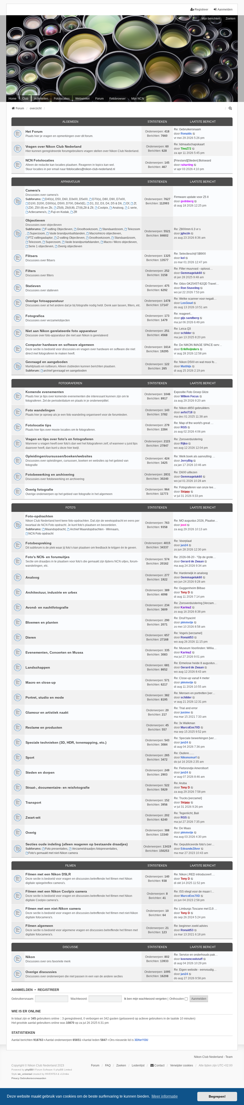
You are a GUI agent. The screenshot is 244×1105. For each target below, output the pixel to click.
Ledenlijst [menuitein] (138, 1065)
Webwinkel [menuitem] (82, 98)
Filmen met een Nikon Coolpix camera (56, 891)
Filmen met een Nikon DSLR (48, 874)
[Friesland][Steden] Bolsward (192, 160)
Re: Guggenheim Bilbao (189, 588)
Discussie (70, 947)
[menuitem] (230, 108)
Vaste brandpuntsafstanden (67, 233)
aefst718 (187, 412)
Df (127, 203)
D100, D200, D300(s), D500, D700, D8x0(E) (56, 203)
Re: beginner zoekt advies (191, 926)
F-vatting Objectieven (58, 229)
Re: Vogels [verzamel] (188, 633)
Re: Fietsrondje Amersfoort (191, 768)
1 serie (132, 207)
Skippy (185, 491)
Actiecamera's (37, 212)
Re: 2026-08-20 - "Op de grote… (195, 557)
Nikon (30, 957)
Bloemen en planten (41, 622)
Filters (30, 271)
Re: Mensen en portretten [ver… (194, 693)
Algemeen (70, 121)
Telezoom (133, 229)
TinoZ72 (186, 148)
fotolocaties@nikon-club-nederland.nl (90, 169)
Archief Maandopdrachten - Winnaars (94, 529)
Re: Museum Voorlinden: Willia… (195, 648)
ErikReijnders (190, 349)
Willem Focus (190, 396)
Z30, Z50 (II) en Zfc (40, 207)
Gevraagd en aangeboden (46, 362)
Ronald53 (187, 637)
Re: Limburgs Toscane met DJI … (195, 908)
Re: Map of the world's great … (194, 423)
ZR (75, 212)
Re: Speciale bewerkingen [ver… (195, 738)
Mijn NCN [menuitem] (137, 98)
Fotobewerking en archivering (49, 474)
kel (183, 258)
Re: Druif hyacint (184, 618)
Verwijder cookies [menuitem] (181, 1065)
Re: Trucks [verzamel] (188, 798)
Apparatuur (70, 181)
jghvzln (185, 233)
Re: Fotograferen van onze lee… (195, 487)
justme (185, 712)
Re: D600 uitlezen (185, 472)
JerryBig (187, 460)
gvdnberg (187, 201)
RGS (184, 427)
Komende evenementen (44, 392)
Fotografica (34, 316)
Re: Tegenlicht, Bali (186, 813)
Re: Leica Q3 (182, 328)
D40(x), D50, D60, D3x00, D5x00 (66, 199)
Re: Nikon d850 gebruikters (191, 408)
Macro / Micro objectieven (120, 242)
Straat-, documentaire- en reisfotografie (57, 787)
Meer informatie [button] (165, 1096)
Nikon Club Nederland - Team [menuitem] (213, 1057)
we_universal (25, 1074)
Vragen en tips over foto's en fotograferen (59, 439)
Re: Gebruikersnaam (187, 129)
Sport (29, 757)
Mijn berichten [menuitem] (211, 18)
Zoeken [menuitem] (121, 1065)
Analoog (117, 207)
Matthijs (186, 366)
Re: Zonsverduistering (188, 439)
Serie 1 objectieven (40, 246)
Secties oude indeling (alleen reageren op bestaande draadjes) (76, 844)
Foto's (71, 507)
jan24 (184, 545)
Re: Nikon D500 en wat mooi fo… (195, 362)
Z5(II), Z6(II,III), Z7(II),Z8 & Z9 (75, 207)
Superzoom (37, 233)
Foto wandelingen (40, 410)
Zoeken (230, 18)
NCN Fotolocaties (39, 160)
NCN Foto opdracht (40, 533)
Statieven (33, 286)
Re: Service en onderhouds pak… (196, 954)
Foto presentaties (56, 848)
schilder (186, 333)
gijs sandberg (190, 318)
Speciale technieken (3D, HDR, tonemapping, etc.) (66, 742)
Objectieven (35, 220)
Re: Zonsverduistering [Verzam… (195, 603)
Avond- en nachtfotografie (46, 607)
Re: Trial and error (186, 708)
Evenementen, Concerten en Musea (54, 652)
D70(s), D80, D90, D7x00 (108, 199)
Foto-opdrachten (39, 516)
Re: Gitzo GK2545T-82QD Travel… (196, 283)
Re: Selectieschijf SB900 (190, 253)
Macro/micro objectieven (105, 233)
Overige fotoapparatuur (44, 301)
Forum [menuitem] (99, 98)
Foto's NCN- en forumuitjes (47, 557)
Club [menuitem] (25, 98)
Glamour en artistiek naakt (46, 712)
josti (183, 525)
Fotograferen (70, 383)
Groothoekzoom (87, 229)
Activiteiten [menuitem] (41, 98)
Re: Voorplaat (183, 541)
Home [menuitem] (12, 98)
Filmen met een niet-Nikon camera (53, 908)
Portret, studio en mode (44, 697)
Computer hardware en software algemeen (59, 345)
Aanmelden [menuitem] (225, 9)
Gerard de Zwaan (192, 561)
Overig (30, 832)
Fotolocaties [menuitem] (62, 98)
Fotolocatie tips (38, 425)
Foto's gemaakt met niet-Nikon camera (53, 853)
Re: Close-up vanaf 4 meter (191, 678)
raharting (187, 165)
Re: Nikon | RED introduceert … (194, 874)
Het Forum (33, 131)
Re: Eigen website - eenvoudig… (195, 969)
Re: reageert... (183, 313)
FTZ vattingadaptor (40, 237)
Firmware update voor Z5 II (191, 197)
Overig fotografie (39, 489)
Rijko (184, 443)
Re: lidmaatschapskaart (189, 144)
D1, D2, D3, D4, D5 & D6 (106, 203)
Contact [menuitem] (159, 1065)
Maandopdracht (55, 529)
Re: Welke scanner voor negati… (195, 298)
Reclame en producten (43, 727)
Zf (135, 203)
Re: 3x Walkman (184, 723)
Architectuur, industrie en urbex (51, 592)
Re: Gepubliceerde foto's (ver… (194, 844)
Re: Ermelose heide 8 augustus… (196, 663)
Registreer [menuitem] (201, 9)
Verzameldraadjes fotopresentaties (94, 848)
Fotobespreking (38, 543)
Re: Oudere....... (184, 753)
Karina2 (186, 607)
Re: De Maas (182, 828)
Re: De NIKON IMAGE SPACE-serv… (198, 345)
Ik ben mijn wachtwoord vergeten (145, 998)
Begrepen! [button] (217, 1096)
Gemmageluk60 (191, 273)
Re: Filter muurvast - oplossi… (193, 268)
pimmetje (187, 622)
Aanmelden (22, 990)
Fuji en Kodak (60, 212)
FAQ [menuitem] (108, 1065)
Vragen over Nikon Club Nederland (53, 146)
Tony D (185, 592)
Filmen (70, 865)
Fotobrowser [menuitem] (117, 98)
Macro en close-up (40, 682)
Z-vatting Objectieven (71, 237)
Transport (33, 802)
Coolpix (103, 207)
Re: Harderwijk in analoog (191, 573)
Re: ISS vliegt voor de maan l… (194, 891)
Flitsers (31, 256)
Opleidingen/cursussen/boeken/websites (58, 456)
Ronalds (186, 133)
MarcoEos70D (190, 727)
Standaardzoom (112, 229)
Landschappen (37, 667)
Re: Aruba (180, 783)
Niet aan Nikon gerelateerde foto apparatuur (61, 331)
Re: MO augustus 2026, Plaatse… (196, 520)
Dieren (30, 637)
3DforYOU (141, 1040)
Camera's (32, 190)
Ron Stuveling (190, 288)
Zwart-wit (33, 817)
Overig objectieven (70, 246)
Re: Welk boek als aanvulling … (194, 456)
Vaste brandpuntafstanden (82, 242)
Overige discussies (41, 972)
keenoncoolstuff (192, 959)
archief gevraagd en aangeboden (65, 370)
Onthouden (177, 998)
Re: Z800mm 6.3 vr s (187, 229)
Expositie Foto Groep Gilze (191, 392)
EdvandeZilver (190, 848)
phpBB (29, 1069)
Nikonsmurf (189, 757)
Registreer (48, 990)
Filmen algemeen (39, 926)
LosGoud (187, 303)
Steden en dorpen (40, 772)
